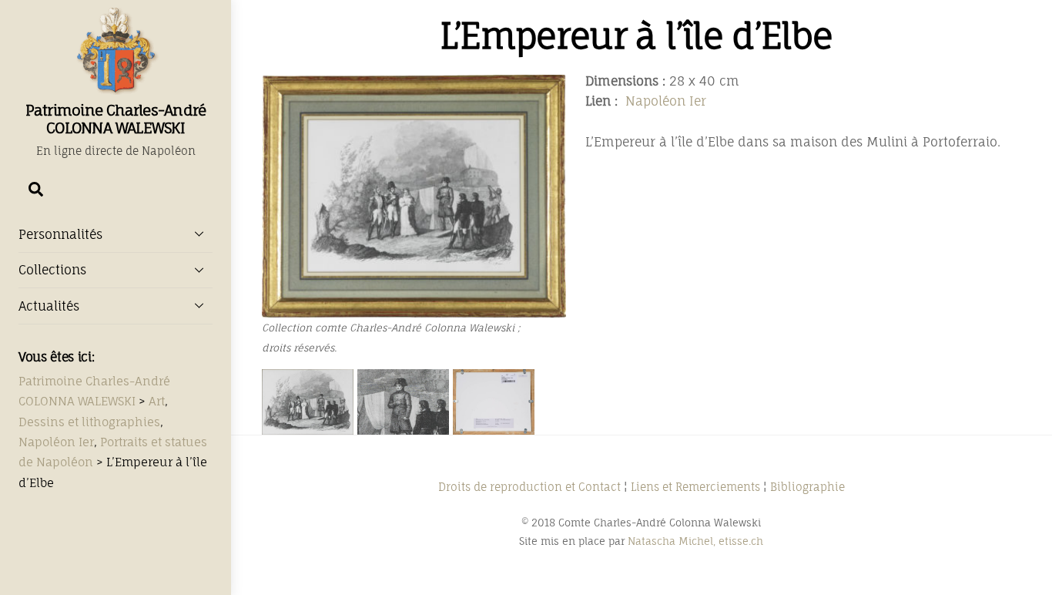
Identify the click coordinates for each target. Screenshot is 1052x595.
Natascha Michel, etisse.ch (695, 541)
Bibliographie (807, 486)
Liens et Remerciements (695, 486)
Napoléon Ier (665, 101)
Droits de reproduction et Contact (529, 486)
